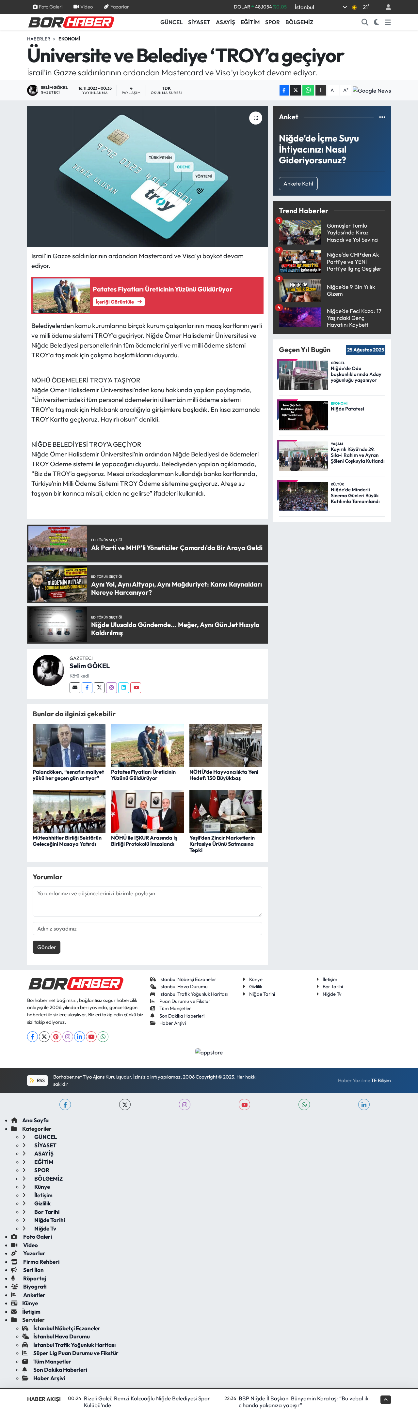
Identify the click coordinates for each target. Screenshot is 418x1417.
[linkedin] (364, 1104)
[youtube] (244, 1104)
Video (86, 7)
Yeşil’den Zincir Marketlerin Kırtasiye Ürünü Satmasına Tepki (222, 843)
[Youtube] (135, 687)
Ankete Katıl (298, 183)
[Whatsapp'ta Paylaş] (308, 90)
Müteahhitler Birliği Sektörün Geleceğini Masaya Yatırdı (67, 840)
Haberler (38, 39)
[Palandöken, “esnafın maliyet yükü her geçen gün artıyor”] (69, 744)
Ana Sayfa (35, 1120)
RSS (40, 1080)
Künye (256, 979)
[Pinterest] (56, 1036)
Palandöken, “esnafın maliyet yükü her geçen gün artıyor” (68, 774)
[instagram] (184, 1104)
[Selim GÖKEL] (48, 669)
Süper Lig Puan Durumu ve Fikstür (76, 1353)
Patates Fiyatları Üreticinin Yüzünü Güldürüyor (143, 774)
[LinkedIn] (79, 1036)
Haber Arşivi (172, 1023)
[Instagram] (111, 687)
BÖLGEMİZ (299, 22)
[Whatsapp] (103, 1036)
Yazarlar (119, 7)
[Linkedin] (123, 687)
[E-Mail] (75, 687)
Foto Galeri (50, 7)
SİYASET (199, 22)
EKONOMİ (69, 39)
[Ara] (365, 22)
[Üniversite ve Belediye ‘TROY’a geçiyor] (147, 176)
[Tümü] (382, 116)
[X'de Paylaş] (295, 90)
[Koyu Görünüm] (376, 22)
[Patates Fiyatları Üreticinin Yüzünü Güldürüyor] (147, 744)
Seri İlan (33, 1269)
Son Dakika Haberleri (181, 1016)
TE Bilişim (381, 1080)
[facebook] (65, 1104)
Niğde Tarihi (262, 994)
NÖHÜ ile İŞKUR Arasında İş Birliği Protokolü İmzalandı (144, 840)
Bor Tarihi (333, 986)
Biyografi (34, 1286)
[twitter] (125, 1104)
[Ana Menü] (388, 22)
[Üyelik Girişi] (385, 7)
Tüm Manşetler (175, 1008)
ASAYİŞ (225, 22)
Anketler (33, 1294)
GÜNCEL (171, 22)
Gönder (46, 947)
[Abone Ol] (372, 90)
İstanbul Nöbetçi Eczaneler (187, 979)
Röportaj (34, 1278)
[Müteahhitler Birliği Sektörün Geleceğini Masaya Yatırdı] (69, 810)
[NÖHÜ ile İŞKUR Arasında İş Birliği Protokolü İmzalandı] (147, 810)
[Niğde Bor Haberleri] (71, 21)
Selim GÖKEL (90, 666)
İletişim (330, 979)
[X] (44, 1036)
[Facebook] (87, 687)
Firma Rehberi (40, 1261)
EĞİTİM (250, 22)
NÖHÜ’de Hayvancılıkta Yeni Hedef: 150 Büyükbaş (223, 774)
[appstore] (209, 1051)
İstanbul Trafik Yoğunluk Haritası (193, 994)
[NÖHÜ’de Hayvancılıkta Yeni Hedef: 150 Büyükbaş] (225, 744)
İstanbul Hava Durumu (183, 986)
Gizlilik (255, 986)
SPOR (272, 22)
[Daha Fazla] (320, 90)
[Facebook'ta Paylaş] (284, 90)
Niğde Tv (332, 994)
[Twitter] (99, 687)
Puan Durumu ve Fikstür (184, 1001)
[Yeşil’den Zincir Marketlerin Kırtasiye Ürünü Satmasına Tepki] (225, 810)
